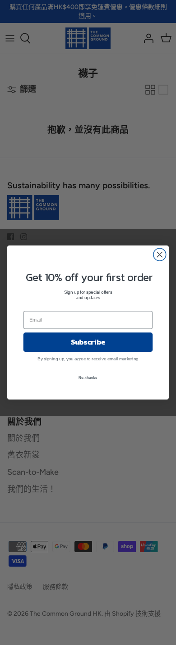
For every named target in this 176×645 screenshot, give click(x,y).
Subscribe (88, 341)
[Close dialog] (159, 254)
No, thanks (88, 377)
